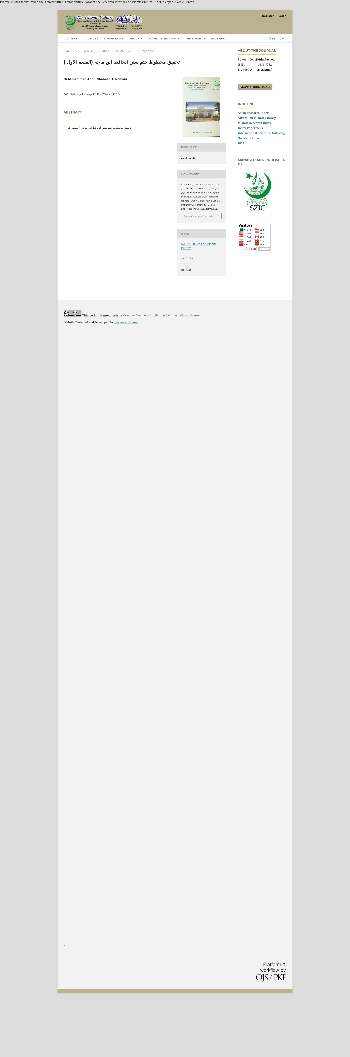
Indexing (218, 38)
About (134, 38)
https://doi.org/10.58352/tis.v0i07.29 (96, 94)
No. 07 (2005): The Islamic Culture (115, 50)
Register (268, 15)
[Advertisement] (121, 1027)
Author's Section (162, 38)
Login (282, 15)
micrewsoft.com (126, 322)
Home (68, 50)
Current (70, 38)
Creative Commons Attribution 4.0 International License (161, 315)
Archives (90, 38)
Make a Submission (255, 87)
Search (277, 38)
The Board (194, 38)
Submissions (113, 38)
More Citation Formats (198, 216)
